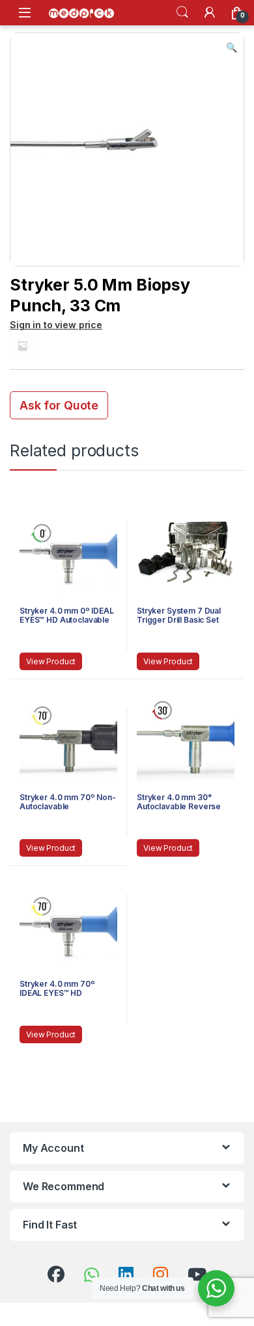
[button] (231, 47)
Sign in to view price (56, 324)
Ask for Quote (59, 405)
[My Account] (210, 12)
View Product (51, 661)
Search (182, 12)
